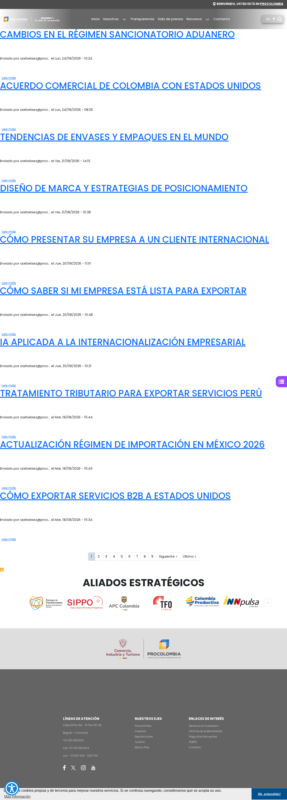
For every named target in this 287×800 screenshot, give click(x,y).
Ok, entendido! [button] (269, 794)
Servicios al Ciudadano (204, 726)
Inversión (140, 731)
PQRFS (193, 742)
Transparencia (142, 19)
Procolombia (271, 4)
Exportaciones (144, 736)
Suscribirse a (2, 569)
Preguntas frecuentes (203, 736)
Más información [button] (17, 796)
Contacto (221, 19)
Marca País (142, 747)
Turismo (140, 742)
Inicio (95, 19)
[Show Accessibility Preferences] (11, 788)
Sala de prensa (170, 19)
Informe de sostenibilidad (205, 731)
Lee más (9, 77)
